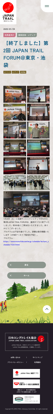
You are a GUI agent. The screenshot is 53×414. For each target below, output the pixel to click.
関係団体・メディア (26, 35)
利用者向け (9, 35)
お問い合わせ (15, 357)
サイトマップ (37, 357)
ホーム (26, 275)
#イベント (7, 72)
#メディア (15, 72)
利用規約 (37, 362)
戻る (26, 264)
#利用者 (23, 72)
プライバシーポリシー (15, 362)
